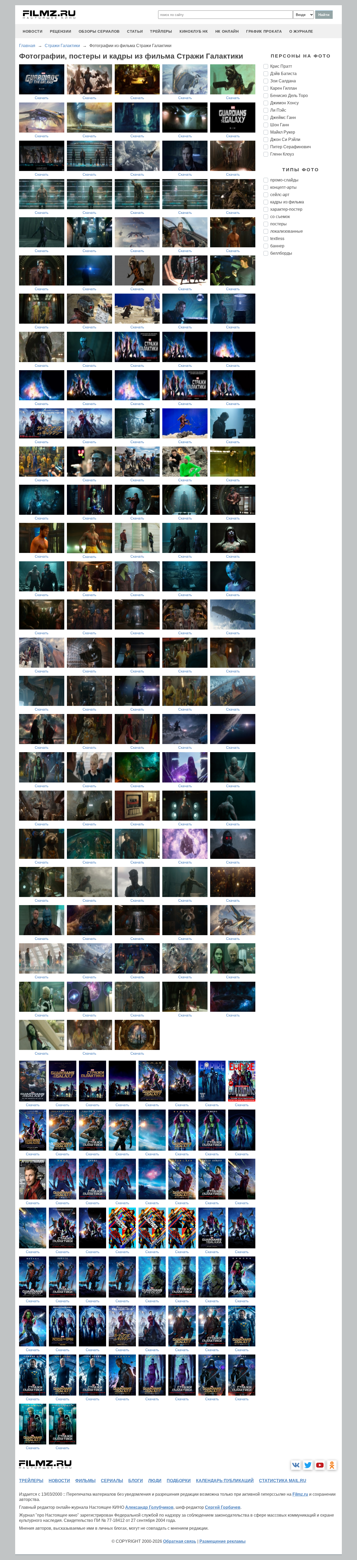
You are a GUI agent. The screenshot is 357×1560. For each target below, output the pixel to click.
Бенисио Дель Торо (289, 95)
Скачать (41, 98)
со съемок (280, 216)
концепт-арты (283, 187)
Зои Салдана (283, 81)
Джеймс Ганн (283, 117)
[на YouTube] (320, 1465)
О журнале (301, 31)
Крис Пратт (281, 66)
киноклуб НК (194, 31)
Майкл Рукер (282, 132)
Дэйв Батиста (283, 73)
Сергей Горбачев (222, 1507)
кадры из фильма (287, 202)
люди (155, 1480)
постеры (278, 224)
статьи (135, 31)
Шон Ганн (279, 125)
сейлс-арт (279, 194)
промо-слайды (284, 180)
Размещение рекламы (222, 1541)
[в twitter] (308, 1465)
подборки (179, 1480)
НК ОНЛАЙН (227, 31)
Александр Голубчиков (149, 1507)
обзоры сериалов (99, 31)
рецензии (60, 31)
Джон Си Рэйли (285, 139)
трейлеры (161, 31)
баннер (277, 246)
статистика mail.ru (282, 1480)
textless (277, 238)
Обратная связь (179, 1541)
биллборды (281, 253)
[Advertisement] (302, 347)
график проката (264, 31)
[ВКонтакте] (296, 1465)
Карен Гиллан (283, 88)
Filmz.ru (300, 1494)
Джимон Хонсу (284, 103)
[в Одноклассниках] (332, 1465)
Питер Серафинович (290, 147)
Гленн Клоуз (282, 154)
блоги (135, 1480)
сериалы (112, 1480)
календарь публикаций (225, 1480)
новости (33, 31)
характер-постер (286, 209)
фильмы (85, 1480)
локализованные (286, 231)
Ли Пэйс (278, 110)
